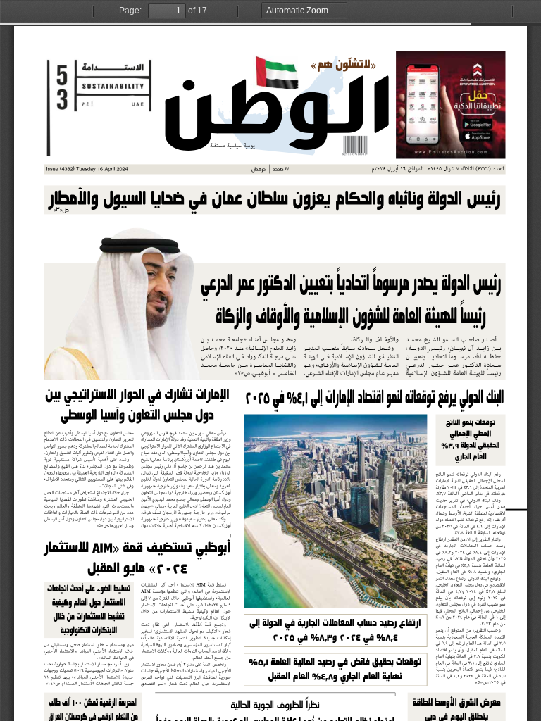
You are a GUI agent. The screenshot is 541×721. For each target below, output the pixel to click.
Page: (130, 10)
